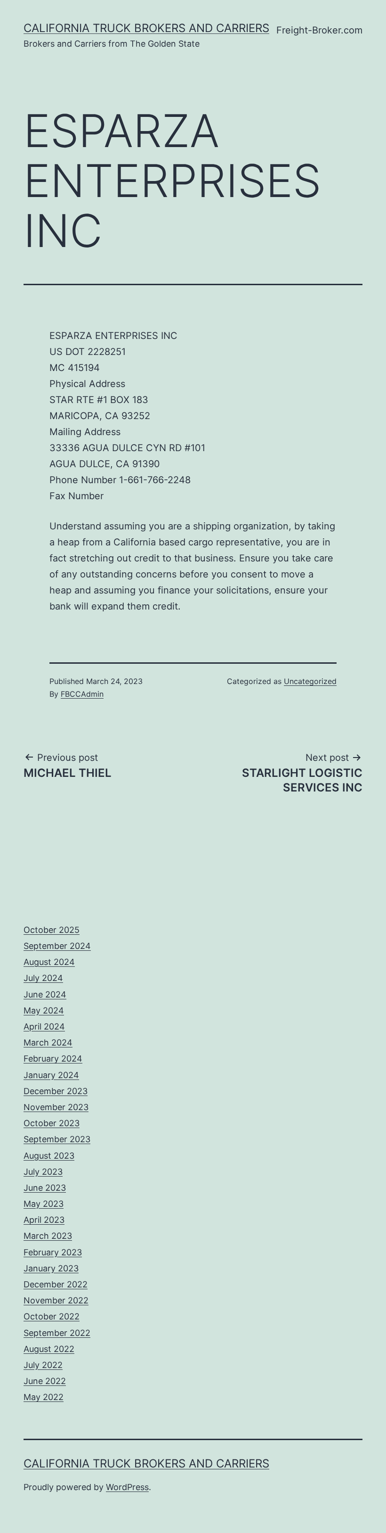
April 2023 (44, 1220)
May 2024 (44, 1010)
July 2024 (43, 978)
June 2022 (45, 1381)
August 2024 (49, 962)
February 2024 (53, 1058)
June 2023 (45, 1188)
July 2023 (43, 1172)
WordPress (127, 1487)
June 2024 (45, 994)
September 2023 (57, 1139)
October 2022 (52, 1316)
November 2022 (56, 1300)
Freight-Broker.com (319, 30)
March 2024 (48, 1042)
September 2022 (57, 1333)
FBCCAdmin (82, 694)
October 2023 (52, 1123)
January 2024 (51, 1075)
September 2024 (57, 946)
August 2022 (49, 1349)
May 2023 (44, 1204)
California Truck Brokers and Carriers (146, 28)
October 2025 (52, 930)
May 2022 (44, 1397)
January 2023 (51, 1268)
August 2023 (49, 1156)
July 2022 (43, 1365)
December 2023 (56, 1091)
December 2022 (56, 1284)
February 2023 (53, 1252)
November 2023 (56, 1107)
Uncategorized (310, 681)
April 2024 (44, 1026)
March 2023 (48, 1236)
